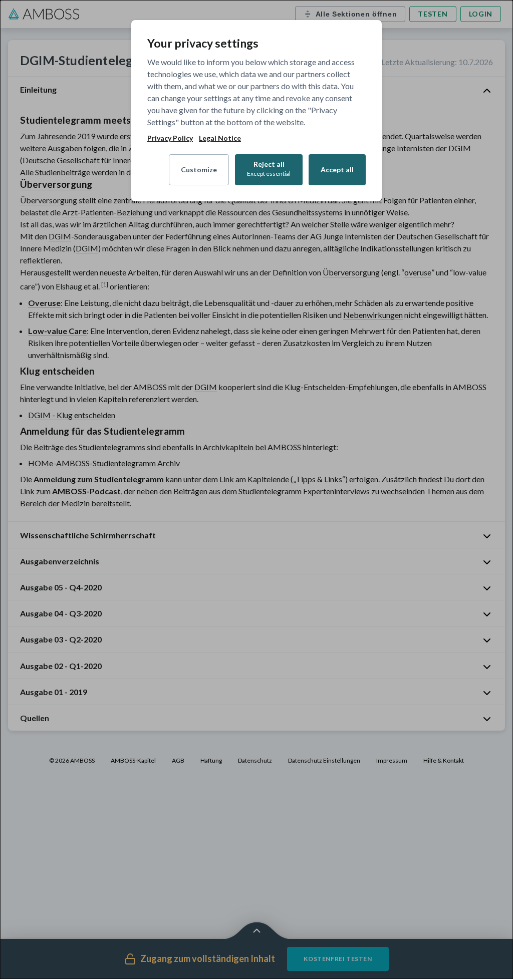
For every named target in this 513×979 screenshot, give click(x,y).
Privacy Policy (170, 138)
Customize (199, 169)
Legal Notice (220, 138)
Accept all (337, 169)
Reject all (269, 168)
